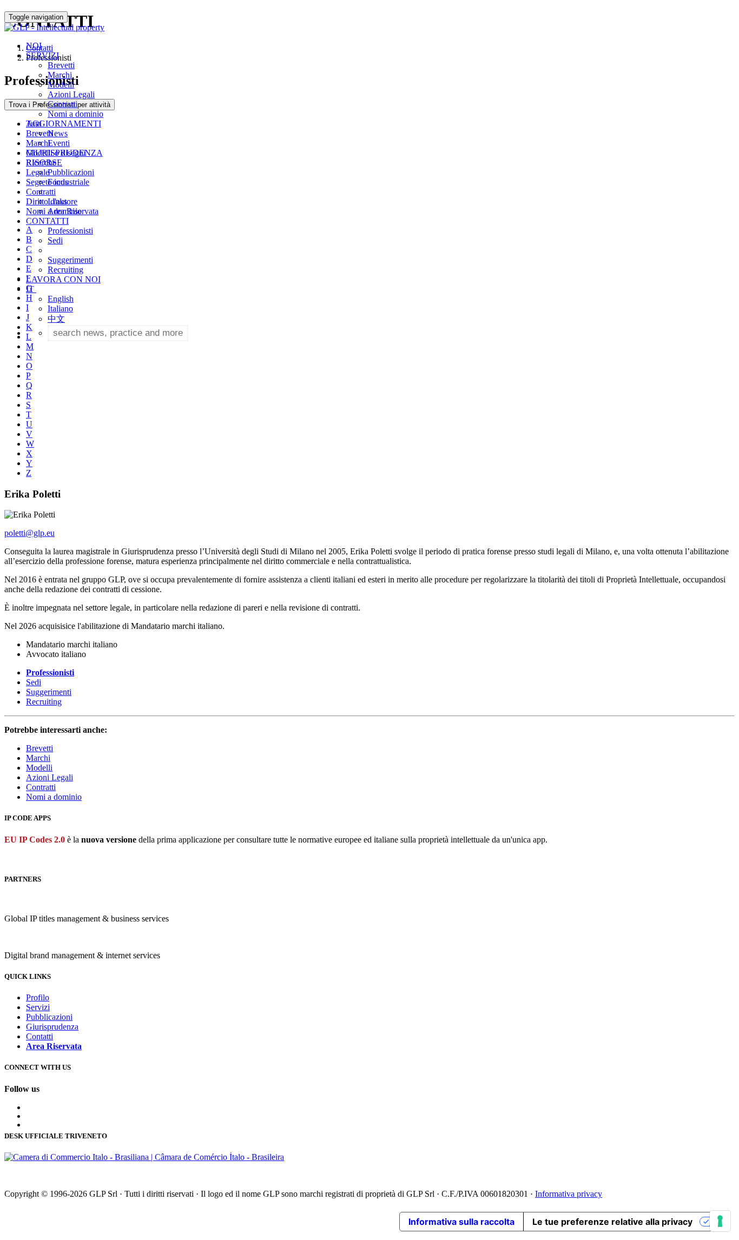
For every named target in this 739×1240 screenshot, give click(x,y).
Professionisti (70, 230)
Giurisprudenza (52, 1026)
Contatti (39, 1036)
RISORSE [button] (44, 162)
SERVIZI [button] (42, 55)
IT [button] (31, 289)
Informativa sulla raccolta (461, 1221)
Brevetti (61, 65)
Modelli (61, 84)
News (58, 133)
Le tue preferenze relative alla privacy (612, 1221)
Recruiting (65, 269)
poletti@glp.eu (29, 533)
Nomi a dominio (75, 113)
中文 (56, 318)
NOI (34, 45)
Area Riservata (73, 211)
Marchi (60, 74)
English (61, 298)
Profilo (37, 997)
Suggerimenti (70, 259)
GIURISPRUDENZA (64, 152)
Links (57, 201)
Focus (58, 182)
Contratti (62, 104)
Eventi (59, 143)
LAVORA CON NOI (63, 279)
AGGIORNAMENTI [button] (63, 123)
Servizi (38, 1007)
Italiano (60, 308)
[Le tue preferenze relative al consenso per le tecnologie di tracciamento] (720, 1221)
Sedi (55, 240)
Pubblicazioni (71, 172)
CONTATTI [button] (47, 221)
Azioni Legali (71, 94)
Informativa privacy (568, 1193)
